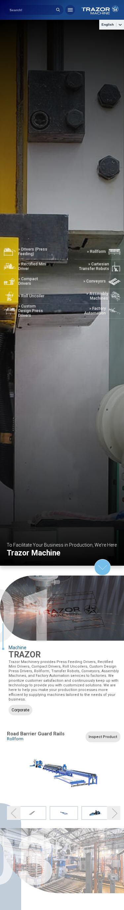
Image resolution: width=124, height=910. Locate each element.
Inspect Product (103, 737)
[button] (14, 813)
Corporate (20, 710)
